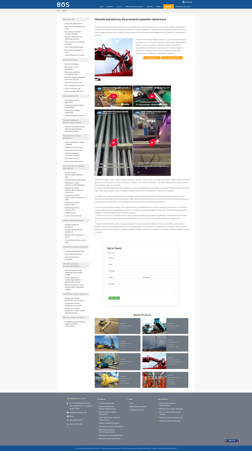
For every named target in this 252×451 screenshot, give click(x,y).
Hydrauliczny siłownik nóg (73, 147)
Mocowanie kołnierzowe (73, 150)
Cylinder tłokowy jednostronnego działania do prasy (74, 175)
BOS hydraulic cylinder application (171, 409)
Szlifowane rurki (68, 19)
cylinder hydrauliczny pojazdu (73, 220)
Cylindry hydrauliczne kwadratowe (72, 226)
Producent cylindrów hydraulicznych (167, 448)
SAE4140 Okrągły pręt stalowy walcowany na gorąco (75, 78)
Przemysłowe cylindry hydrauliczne (75, 247)
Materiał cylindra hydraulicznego (75, 180)
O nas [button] (119, 6)
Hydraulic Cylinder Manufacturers (171, 417)
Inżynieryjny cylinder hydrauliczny (71, 101)
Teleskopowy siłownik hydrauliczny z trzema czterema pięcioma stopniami (75, 311)
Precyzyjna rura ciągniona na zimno (74, 51)
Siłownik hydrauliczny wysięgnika (72, 258)
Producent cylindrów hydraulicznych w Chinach (87, 448)
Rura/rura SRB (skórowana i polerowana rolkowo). (74, 38)
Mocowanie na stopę (72, 158)
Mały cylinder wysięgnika (73, 254)
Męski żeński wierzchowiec (74, 161)
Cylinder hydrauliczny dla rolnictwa (125, 326)
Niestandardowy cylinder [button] (134, 6)
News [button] (159, 6)
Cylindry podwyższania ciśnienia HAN (75, 241)
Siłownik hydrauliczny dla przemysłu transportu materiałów (173, 380)
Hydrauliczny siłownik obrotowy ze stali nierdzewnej (75, 184)
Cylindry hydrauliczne (70, 96)
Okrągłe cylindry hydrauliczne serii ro (74, 236)
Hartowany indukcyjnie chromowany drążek (72, 73)
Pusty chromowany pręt (72, 88)
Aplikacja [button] (168, 6)
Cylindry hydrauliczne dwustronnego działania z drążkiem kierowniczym (73, 280)
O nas (131, 403)
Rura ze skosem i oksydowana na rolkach (74, 43)
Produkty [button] (109, 6)
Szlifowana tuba (70, 213)
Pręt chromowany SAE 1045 (74, 91)
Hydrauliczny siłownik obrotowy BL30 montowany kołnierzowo (74, 190)
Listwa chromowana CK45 (73, 82)
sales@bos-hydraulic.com (78, 412)
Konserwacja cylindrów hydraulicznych (167, 404)
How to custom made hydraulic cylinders (170, 413)
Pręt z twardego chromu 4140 (74, 85)
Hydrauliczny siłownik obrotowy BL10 (72, 209)
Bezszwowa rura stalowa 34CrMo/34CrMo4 (73, 33)
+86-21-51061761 (75, 424)
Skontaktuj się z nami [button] (183, 6)
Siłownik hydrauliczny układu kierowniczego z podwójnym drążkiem (74, 287)
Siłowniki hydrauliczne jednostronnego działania (72, 121)
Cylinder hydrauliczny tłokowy (75, 115)
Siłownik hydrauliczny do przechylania (173, 326)
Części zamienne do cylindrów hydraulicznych (73, 167)
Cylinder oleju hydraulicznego (74, 251)
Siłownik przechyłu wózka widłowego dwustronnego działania (73, 273)
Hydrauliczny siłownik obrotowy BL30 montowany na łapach (75, 197)
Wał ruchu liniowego (71, 64)
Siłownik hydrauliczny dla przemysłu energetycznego (173, 343)
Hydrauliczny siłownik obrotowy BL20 (72, 204)
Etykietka (154, 448)
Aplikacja (64, 10)
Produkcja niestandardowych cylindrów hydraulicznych (136, 448)
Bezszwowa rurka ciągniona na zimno (75, 28)
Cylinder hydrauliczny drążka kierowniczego (74, 106)
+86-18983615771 (75, 420)
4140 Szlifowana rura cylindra (74, 55)
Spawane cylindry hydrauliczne (74, 317)
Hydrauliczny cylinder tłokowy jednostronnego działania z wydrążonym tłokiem (75, 129)
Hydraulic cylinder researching (169, 421)
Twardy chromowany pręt (73, 216)
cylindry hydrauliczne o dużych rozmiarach (75, 143)
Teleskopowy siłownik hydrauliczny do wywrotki (73, 304)
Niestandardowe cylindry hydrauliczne (72, 137)
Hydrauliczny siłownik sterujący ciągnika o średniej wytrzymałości (75, 324)
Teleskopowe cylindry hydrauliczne (75, 294)
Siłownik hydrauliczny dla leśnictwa (125, 361)
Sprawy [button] (149, 6)
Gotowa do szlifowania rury (74, 23)
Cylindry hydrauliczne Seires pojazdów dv (74, 231)
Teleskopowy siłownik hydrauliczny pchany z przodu (74, 299)
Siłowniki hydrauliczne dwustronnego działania (71, 265)
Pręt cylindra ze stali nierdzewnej (71, 68)
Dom (101, 6)
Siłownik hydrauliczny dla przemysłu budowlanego (125, 380)
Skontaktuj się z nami (136, 410)
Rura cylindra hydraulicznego (74, 47)
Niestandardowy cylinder (137, 406)
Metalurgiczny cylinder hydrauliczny (72, 111)
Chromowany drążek (70, 60)
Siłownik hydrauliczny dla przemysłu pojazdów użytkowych (175, 361)
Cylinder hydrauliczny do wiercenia (125, 343)
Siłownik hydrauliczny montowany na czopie (72, 154)
